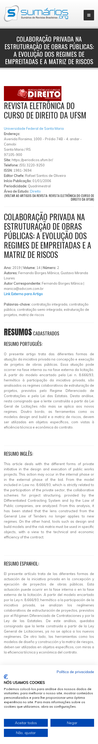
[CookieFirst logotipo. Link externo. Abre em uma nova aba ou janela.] (6, 676)
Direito (35, 191)
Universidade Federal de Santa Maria (34, 128)
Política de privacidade (75, 671)
